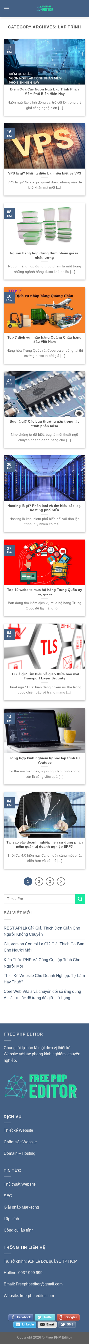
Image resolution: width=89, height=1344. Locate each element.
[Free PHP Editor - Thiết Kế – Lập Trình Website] (44, 8)
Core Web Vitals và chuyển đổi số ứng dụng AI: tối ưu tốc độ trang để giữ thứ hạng (42, 994)
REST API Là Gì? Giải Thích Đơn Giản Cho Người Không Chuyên (42, 931)
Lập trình (11, 1219)
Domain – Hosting (19, 1153)
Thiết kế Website (18, 1130)
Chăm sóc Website (20, 1142)
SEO (8, 1196)
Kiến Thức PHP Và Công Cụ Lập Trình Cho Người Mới (42, 963)
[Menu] (7, 8)
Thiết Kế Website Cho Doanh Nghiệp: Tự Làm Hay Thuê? (44, 979)
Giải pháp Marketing (21, 1207)
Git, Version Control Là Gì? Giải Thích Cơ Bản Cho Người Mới (44, 947)
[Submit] (80, 899)
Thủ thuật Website (20, 1184)
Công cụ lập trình (19, 1230)
